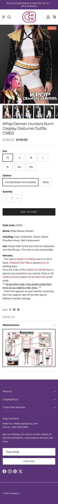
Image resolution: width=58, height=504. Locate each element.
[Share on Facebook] (14, 309)
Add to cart (29, 211)
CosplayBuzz (14, 493)
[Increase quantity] (18, 198)
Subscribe (29, 461)
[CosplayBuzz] (29, 17)
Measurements (11, 324)
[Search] (10, 16)
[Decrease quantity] (5, 198)
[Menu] (3, 16)
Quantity (7, 191)
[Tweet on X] (10, 309)
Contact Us (9, 317)
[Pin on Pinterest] (18, 309)
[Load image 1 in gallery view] (29, 64)
